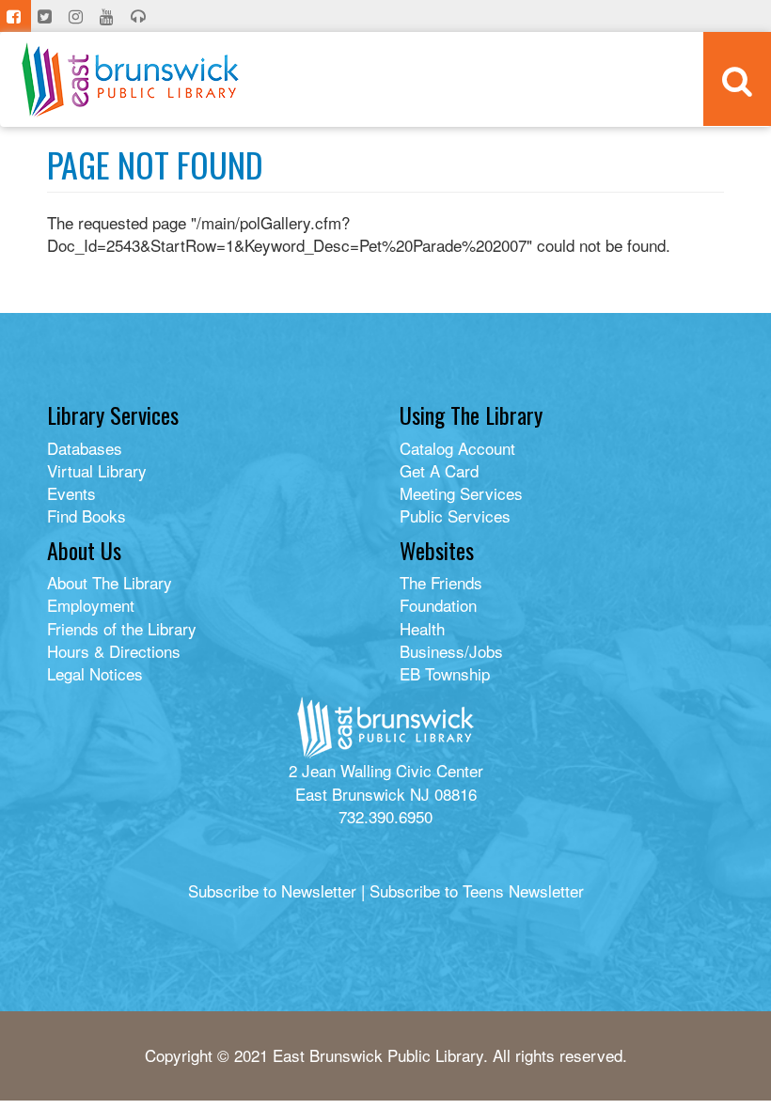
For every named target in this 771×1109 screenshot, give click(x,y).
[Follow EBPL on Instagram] (77, 16)
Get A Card (439, 470)
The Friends (441, 582)
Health (422, 628)
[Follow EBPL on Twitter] (46, 16)
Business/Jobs (451, 651)
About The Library (109, 582)
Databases (84, 448)
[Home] (130, 79)
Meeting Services (461, 493)
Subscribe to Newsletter (272, 890)
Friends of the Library (122, 628)
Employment (90, 605)
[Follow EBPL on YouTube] (108, 16)
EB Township (445, 673)
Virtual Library (97, 470)
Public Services (455, 515)
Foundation (438, 605)
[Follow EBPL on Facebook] (15, 16)
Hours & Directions (114, 651)
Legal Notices (95, 673)
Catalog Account (457, 448)
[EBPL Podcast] (140, 16)
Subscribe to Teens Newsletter (477, 890)
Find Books (86, 515)
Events (71, 493)
